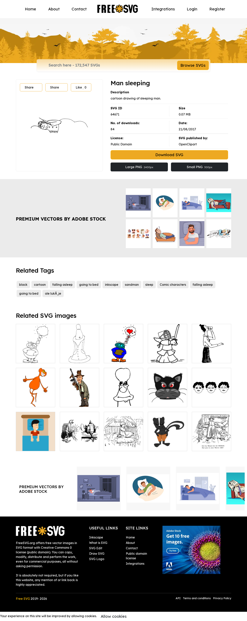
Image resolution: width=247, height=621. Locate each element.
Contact (79, 9)
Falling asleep (206, 402)
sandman (132, 284)
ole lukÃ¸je (53, 293)
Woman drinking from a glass (211, 355)
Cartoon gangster (77, 402)
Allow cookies (114, 616)
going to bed (88, 284)
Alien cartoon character (36, 399)
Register (217, 9)
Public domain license (136, 556)
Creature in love (120, 358)
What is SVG (98, 543)
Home (30, 9)
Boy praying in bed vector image (123, 443)
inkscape (111, 284)
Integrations (163, 9)
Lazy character (75, 358)
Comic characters (173, 284)
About (54, 9)
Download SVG (169, 154)
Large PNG (139, 167)
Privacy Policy (222, 598)
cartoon (40, 284)
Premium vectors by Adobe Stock (61, 219)
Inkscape (96, 537)
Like (81, 87)
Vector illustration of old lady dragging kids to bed (211, 441)
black (23, 284)
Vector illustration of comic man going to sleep (79, 441)
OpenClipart (188, 144)
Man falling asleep (34, 446)
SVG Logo (96, 559)
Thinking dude (30, 358)
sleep (149, 284)
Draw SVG (96, 553)
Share (29, 87)
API (178, 598)
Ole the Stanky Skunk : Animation (167, 443)
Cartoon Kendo (163, 358)
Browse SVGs (193, 65)
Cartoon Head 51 (121, 402)
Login (192, 9)
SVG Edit (95, 548)
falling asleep (62, 284)
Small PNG (199, 167)
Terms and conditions (197, 598)
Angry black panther (167, 402)
